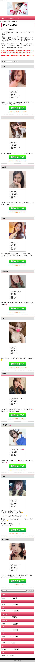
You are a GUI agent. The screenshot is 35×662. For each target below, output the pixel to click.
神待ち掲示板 (17, 660)
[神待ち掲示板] (17, 8)
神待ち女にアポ (17, 108)
